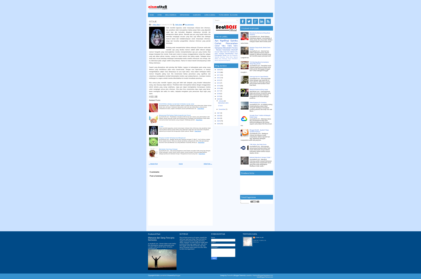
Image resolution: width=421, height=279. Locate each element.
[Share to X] (154, 97)
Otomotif (234, 50)
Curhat (218, 43)
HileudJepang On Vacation (258, 102)
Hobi (216, 53)
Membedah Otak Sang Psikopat (168, 149)
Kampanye (219, 48)
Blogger (177, 275)
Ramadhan (235, 58)
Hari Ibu (229, 55)
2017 (218, 91)
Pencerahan (232, 43)
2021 (218, 113)
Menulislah (227, 48)
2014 (218, 83)
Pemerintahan (229, 53)
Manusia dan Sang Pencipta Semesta (161, 238)
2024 (218, 118)
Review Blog (218, 60)
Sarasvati (223, 60)
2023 (218, 115)
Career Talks (220, 46)
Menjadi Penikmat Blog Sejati (259, 89)
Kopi (236, 53)
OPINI (159, 15)
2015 (218, 86)
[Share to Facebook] (156, 97)
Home (152, 15)
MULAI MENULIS (170, 15)
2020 (218, 99)
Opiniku (234, 40)
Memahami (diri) (223, 103)
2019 (218, 96)
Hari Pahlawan (223, 58)
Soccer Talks (219, 52)
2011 (218, 75)
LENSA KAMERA (209, 15)
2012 (218, 78)
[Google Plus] (256, 24)
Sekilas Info (234, 52)
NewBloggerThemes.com (265, 277)
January (221, 101)
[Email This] (150, 97)
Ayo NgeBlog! (222, 40)
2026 (218, 123)
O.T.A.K (153, 21)
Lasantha (249, 275)
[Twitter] (249, 24)
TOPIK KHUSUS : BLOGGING (228, 15)
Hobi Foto (226, 52)
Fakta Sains (178, 24)
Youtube (221, 53)
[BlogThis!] (152, 97)
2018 (218, 93)
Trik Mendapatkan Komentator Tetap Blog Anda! (259, 63)
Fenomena (226, 50)
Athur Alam (156, 24)
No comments (189, 24)
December (222, 109)
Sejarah (228, 60)
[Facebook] (243, 24)
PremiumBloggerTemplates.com (263, 275)
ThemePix (230, 275)
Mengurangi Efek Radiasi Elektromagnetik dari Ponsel (175, 115)
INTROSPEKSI (184, 15)
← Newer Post (153, 164)
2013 (218, 80)
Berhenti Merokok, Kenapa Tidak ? (260, 157)
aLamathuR (163, 275)
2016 (218, 88)
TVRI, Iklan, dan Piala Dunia (258, 144)
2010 (218, 72)
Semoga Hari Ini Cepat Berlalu (259, 76)
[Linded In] (262, 24)
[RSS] (269, 24)
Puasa (229, 58)
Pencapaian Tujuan (221, 55)
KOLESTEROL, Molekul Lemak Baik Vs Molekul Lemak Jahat (176, 104)
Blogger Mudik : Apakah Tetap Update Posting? (259, 130)
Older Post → (208, 164)
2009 (218, 70)
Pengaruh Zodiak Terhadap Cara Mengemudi (172, 138)
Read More (201, 108)
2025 (218, 121)
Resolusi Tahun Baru (226, 57)
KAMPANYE (197, 15)
